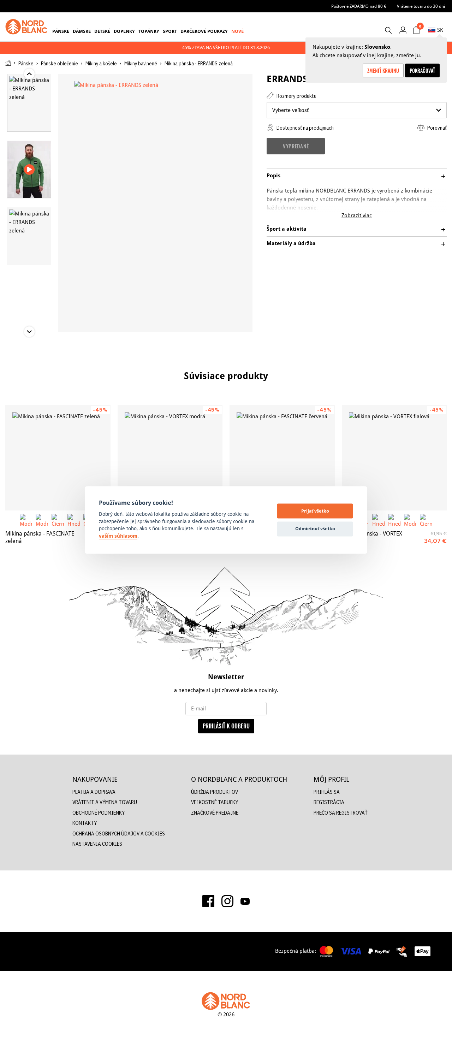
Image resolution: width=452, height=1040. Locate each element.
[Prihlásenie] (403, 30)
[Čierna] (58, 520)
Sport (170, 31)
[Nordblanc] (26, 27)
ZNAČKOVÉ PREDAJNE (214, 812)
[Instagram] (227, 901)
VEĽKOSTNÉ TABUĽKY (214, 802)
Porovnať (436, 127)
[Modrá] (26, 520)
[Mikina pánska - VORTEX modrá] (170, 457)
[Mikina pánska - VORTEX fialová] (394, 457)
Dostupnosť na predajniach (304, 127)
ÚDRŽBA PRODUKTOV (214, 791)
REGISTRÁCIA (329, 802)
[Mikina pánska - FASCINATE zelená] (58, 457)
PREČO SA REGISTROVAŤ (341, 812)
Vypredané (296, 146)
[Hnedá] (73, 520)
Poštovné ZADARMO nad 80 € (358, 6)
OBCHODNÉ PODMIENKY (98, 812)
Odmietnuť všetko (315, 528)
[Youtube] (245, 901)
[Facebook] (208, 901)
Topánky (148, 31)
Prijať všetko (315, 511)
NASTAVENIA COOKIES (97, 843)
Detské (102, 31)
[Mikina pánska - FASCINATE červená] (282, 457)
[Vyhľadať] (388, 30)
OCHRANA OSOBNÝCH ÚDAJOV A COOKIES (118, 833)
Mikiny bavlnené (140, 63)
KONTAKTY (84, 823)
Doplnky (124, 31)
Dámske (82, 31)
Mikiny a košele (101, 63)
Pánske (60, 31)
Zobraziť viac (356, 215)
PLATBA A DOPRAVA (93, 791)
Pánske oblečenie (59, 63)
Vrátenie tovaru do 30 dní (421, 6)
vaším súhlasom (118, 536)
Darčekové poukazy (204, 31)
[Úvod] (8, 63)
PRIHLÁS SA (327, 791)
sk (440, 29)
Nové (237, 31)
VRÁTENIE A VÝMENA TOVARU (104, 802)
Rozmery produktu (295, 96)
